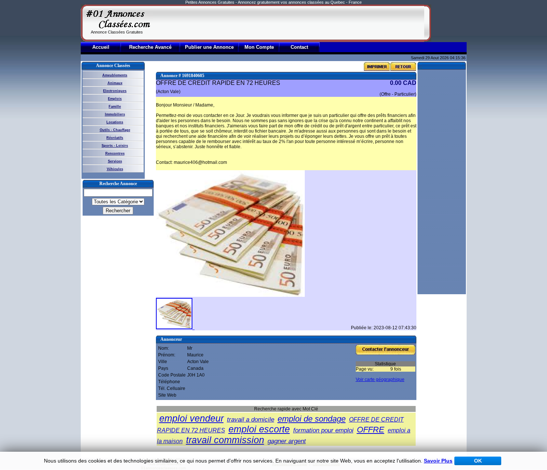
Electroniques (115, 91)
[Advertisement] (288, 23)
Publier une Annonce (209, 47)
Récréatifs (114, 138)
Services (115, 161)
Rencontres (115, 153)
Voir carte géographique (380, 379)
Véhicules (115, 169)
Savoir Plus (438, 461)
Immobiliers (115, 114)
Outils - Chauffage (115, 130)
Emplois (115, 99)
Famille (115, 106)
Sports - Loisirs (115, 145)
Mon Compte (259, 47)
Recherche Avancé (150, 47)
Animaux (115, 83)
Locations (114, 122)
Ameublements (114, 75)
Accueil (100, 47)
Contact (299, 47)
